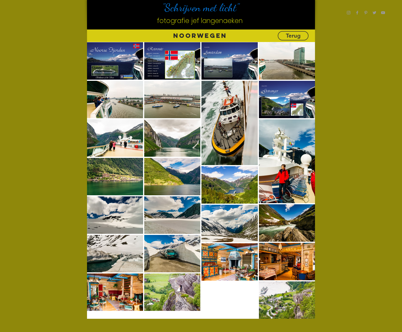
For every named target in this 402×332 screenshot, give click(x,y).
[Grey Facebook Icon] (357, 12)
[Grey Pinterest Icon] (365, 12)
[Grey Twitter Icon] (374, 12)
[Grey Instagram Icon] (348, 12)
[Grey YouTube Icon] (383, 12)
